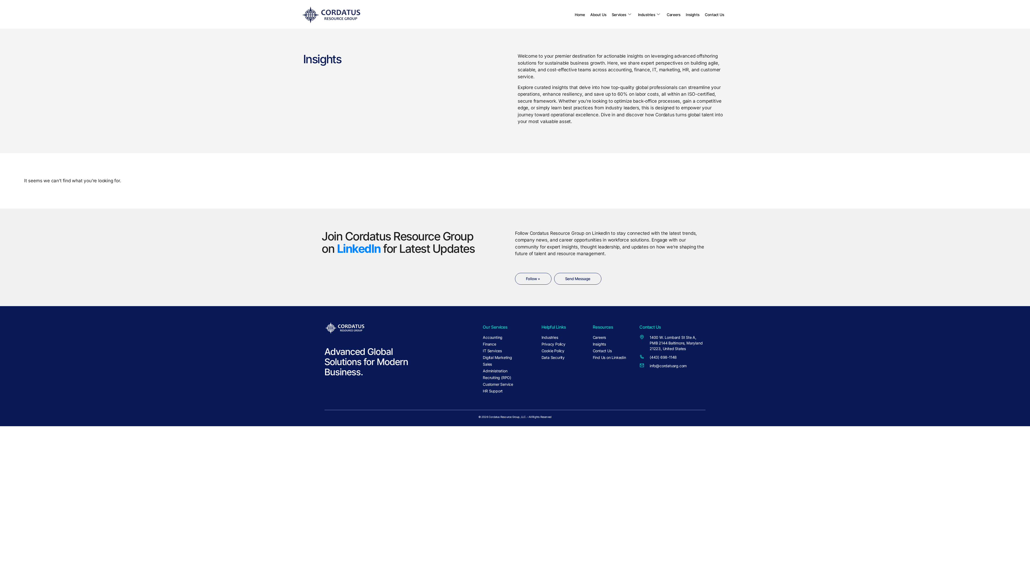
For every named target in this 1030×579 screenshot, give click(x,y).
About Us (598, 14)
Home (580, 14)
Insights (693, 14)
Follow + (533, 278)
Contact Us (714, 14)
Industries (646, 14)
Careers (673, 14)
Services (619, 14)
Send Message (577, 278)
